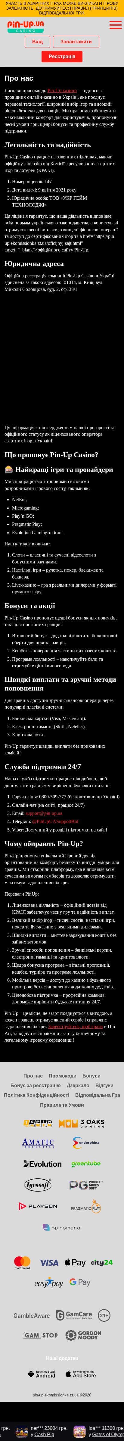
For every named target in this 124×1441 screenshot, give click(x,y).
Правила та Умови (62, 1105)
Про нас (33, 1075)
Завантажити (76, 41)
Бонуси (91, 1075)
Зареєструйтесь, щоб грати (75, 1026)
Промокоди (62, 1075)
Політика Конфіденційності (36, 1095)
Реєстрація (62, 56)
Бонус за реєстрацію (36, 1085)
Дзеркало (78, 1085)
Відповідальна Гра (97, 1095)
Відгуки (104, 1085)
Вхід (37, 41)
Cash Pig (40, 1434)
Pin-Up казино (62, 90)
